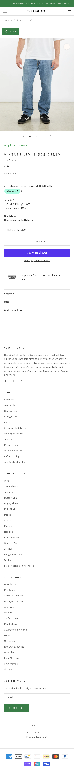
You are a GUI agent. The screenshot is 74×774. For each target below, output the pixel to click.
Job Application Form (16, 462)
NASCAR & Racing (14, 646)
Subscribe (16, 708)
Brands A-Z (10, 584)
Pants (7, 514)
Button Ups (10, 497)
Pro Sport (9, 590)
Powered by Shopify (37, 737)
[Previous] (23, 136)
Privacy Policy (12, 445)
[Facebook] (5, 381)
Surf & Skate (11, 618)
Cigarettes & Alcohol (16, 629)
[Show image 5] (44, 136)
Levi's (30, 20)
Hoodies (8, 531)
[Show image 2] (33, 136)
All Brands (18, 20)
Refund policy (11, 456)
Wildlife (8, 612)
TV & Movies (11, 663)
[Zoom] (67, 47)
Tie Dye (8, 669)
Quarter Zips (11, 543)
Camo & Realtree (13, 595)
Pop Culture (10, 624)
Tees (6, 480)
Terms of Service (13, 450)
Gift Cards (9, 405)
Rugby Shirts (11, 503)
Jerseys (8, 548)
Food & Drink (11, 658)
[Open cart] (69, 11)
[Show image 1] (30, 136)
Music (7, 635)
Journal (8, 439)
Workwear (9, 607)
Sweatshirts (11, 486)
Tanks (7, 560)
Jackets (8, 492)
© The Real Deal (37, 733)
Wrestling (9, 652)
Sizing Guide (10, 416)
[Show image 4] (40, 136)
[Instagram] (13, 381)
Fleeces (8, 526)
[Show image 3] (37, 136)
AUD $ (35, 725)
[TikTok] (21, 381)
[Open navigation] (5, 11)
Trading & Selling (13, 433)
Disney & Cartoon (14, 601)
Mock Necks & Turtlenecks (19, 565)
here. (22, 279)
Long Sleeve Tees (13, 554)
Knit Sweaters (12, 537)
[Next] (50, 136)
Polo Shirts (10, 509)
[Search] (63, 11)
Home (6, 20)
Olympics (9, 641)
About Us (9, 399)
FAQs (7, 422)
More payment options (37, 260)
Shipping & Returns (15, 428)
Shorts (8, 520)
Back (13, 31)
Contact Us (10, 411)
